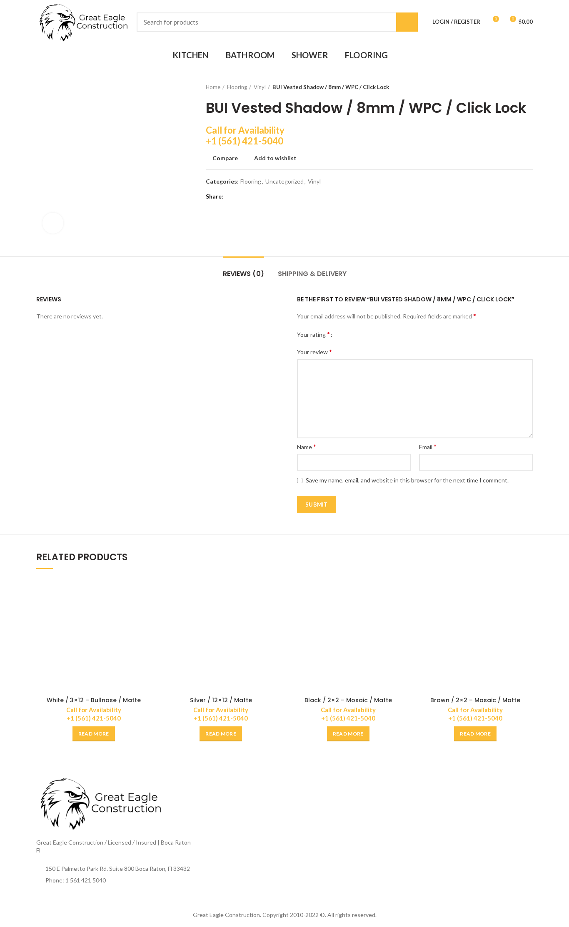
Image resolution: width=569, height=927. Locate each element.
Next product (528, 87)
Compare (225, 158)
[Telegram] (273, 196)
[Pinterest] (252, 196)
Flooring (237, 87)
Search (407, 22)
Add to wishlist (275, 158)
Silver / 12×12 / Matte (221, 700)
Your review (314, 351)
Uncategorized (284, 181)
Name (306, 446)
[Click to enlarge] (52, 223)
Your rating (313, 334)
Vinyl (260, 87)
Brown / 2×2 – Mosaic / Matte (475, 700)
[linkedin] (263, 196)
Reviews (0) (243, 273)
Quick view (145, 610)
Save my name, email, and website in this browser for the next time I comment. (407, 480)
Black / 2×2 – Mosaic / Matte (348, 700)
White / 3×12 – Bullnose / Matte (94, 700)
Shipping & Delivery (312, 273)
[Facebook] (232, 196)
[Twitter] (242, 196)
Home (213, 87)
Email (428, 446)
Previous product (512, 87)
